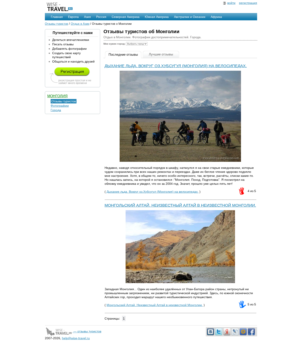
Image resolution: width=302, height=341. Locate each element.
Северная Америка (126, 17)
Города (56, 110)
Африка (216, 17)
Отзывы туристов (56, 23)
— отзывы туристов (87, 331)
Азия (87, 17)
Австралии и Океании (189, 17)
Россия (101, 17)
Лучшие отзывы (161, 54)
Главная (57, 17)
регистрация (248, 3)
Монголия (57, 96)
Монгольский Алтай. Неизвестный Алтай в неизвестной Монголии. (180, 205)
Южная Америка (157, 17)
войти (231, 3)
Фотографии (60, 105)
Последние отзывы (123, 54)
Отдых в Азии (80, 23)
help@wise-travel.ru (76, 338)
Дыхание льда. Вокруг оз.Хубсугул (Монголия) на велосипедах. (176, 66)
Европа (73, 17)
